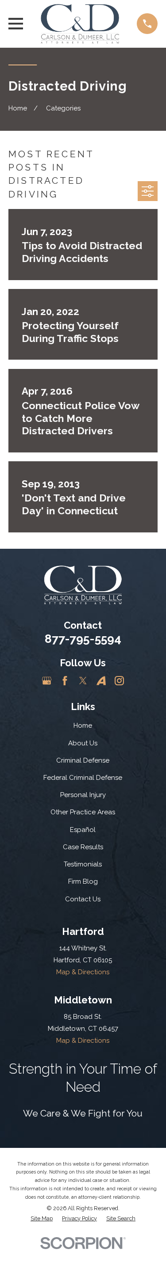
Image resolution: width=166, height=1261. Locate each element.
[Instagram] (119, 680)
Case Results (83, 847)
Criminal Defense (82, 760)
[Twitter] (83, 680)
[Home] (80, 24)
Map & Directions (82, 972)
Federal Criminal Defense (82, 778)
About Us (82, 743)
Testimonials (83, 864)
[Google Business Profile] (46, 680)
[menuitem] (42, 1219)
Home (82, 725)
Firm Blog (83, 881)
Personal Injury (83, 795)
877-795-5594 (83, 639)
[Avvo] (101, 680)
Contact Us (82, 899)
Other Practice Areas (82, 812)
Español (83, 830)
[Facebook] (64, 680)
